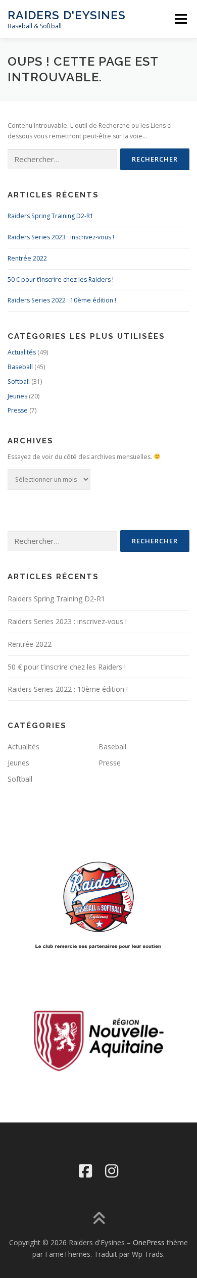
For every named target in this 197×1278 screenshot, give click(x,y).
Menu (180, 19)
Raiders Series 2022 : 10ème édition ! (62, 300)
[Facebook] (85, 1170)
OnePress (149, 1242)
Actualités (22, 352)
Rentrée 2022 (27, 258)
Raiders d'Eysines (67, 15)
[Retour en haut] (99, 1219)
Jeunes (17, 396)
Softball (19, 381)
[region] (98, 1040)
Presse (18, 410)
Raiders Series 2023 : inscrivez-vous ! (61, 237)
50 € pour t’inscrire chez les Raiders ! (61, 279)
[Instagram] (111, 1170)
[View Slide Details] (98, 1040)
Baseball (20, 367)
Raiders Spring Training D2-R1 (50, 216)
